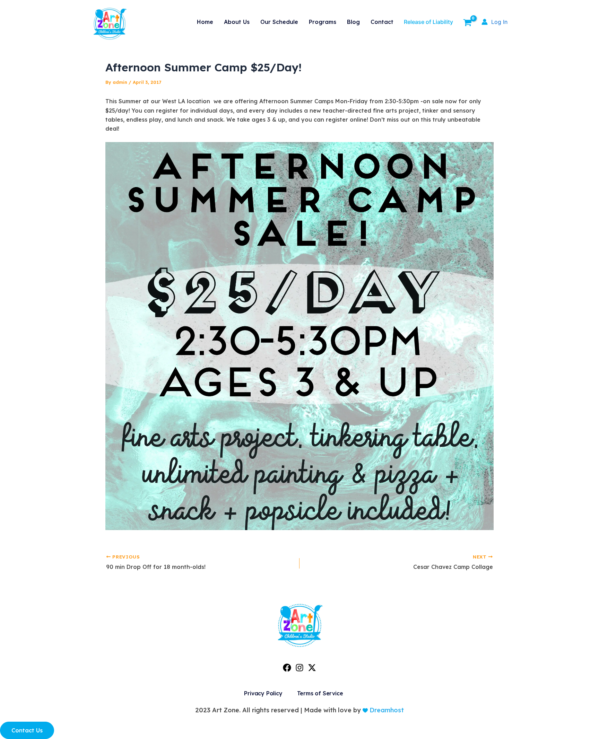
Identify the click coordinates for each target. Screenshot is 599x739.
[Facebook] (287, 667)
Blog (353, 21)
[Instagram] (299, 667)
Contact (382, 21)
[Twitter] (312, 667)
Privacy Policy (263, 693)
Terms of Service (320, 693)
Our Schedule (279, 21)
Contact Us (27, 730)
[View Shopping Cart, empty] (467, 23)
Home (205, 21)
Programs (322, 21)
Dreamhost (386, 710)
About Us (237, 21)
